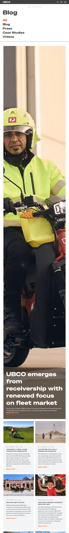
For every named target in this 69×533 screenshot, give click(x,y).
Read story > (11, 414)
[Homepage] (6, 2)
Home (29, 6)
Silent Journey (37, 6)
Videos (8, 36)
